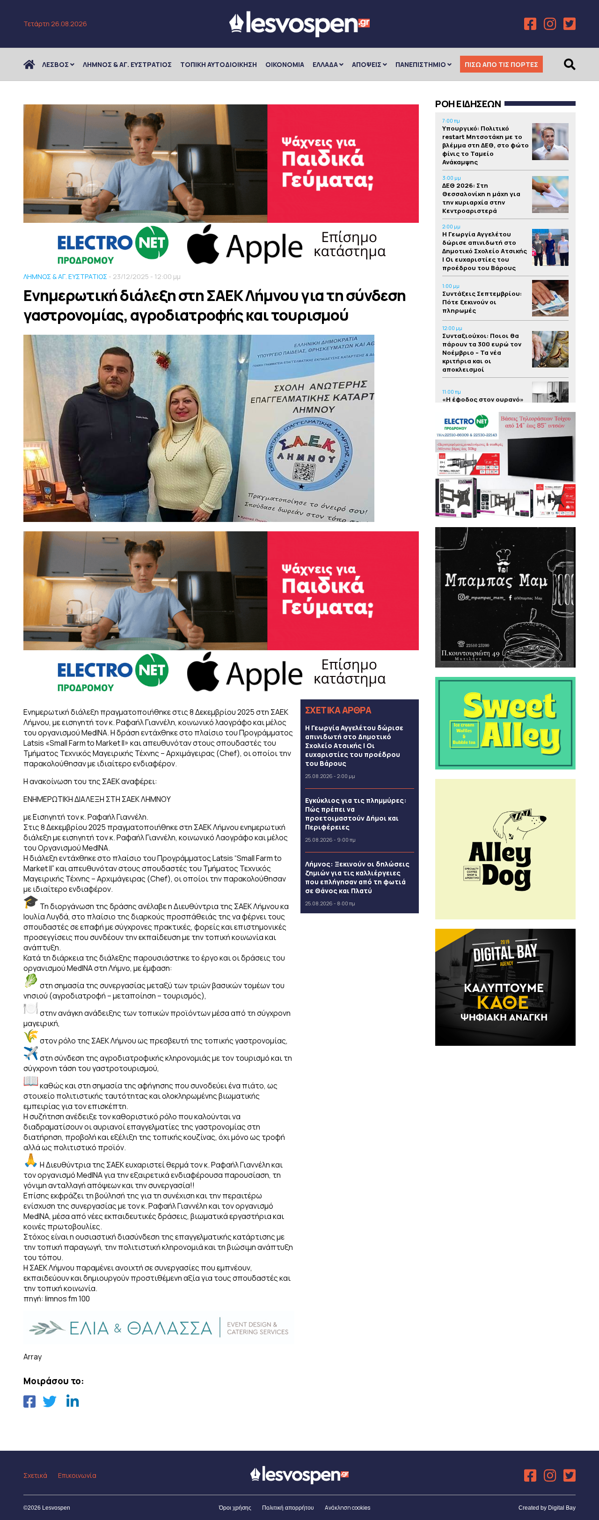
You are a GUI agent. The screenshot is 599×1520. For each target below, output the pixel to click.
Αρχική (35, 64)
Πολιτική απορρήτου (288, 1508)
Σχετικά (35, 1475)
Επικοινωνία (77, 1475)
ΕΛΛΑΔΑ (325, 64)
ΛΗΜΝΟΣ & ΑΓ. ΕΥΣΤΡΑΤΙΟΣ (127, 64)
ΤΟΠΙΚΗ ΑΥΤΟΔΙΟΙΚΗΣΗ (218, 64)
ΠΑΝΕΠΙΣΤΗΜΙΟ (420, 64)
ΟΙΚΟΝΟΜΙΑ (284, 64)
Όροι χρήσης (235, 1508)
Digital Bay (562, 1508)
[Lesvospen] (299, 34)
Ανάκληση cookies (347, 1508)
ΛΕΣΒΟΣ (55, 64)
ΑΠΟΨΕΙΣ (366, 64)
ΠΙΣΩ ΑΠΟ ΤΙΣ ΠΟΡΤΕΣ (501, 64)
